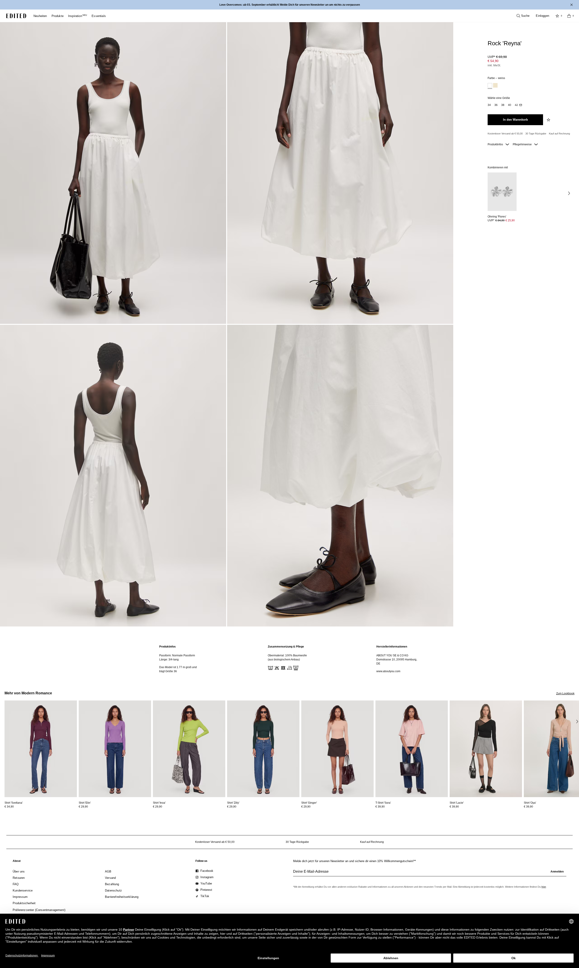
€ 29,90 (83, 806)
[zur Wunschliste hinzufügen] (549, 119)
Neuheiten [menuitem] (40, 15)
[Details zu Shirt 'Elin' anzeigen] (115, 748)
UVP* (497, 56)
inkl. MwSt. (494, 65)
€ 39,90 (380, 806)
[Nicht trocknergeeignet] (282, 667)
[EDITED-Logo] (16, 16)
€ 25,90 (510, 220)
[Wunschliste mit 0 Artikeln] (557, 15)
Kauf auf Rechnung (559, 133)
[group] (429, 873)
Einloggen (542, 15)
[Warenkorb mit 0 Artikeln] (569, 15)
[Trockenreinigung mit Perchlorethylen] (295, 667)
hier (543, 886)
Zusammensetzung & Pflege (286, 646)
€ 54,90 (493, 60)
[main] (289, 659)
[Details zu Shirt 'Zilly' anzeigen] (263, 748)
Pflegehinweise (522, 144)
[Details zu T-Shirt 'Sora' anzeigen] (411, 748)
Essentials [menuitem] (99, 15)
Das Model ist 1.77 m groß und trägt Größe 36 (178, 669)
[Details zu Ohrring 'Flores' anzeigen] (502, 191)
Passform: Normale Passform (177, 655)
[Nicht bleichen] (276, 667)
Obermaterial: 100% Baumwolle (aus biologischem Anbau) (287, 657)
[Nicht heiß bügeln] (289, 667)
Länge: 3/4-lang (169, 659)
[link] (17, 862)
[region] (181, 659)
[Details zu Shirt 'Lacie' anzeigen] (486, 748)
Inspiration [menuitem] (77, 15)
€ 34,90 (9, 806)
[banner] (289, 5)
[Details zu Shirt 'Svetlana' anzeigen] (41, 748)
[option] (490, 86)
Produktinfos (496, 144)
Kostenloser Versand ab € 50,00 (505, 133)
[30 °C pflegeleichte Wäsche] (270, 667)
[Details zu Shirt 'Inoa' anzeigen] (189, 748)
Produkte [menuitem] (58, 15)
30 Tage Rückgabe (535, 133)
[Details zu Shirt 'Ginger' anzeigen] (337, 748)
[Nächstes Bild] (569, 193)
